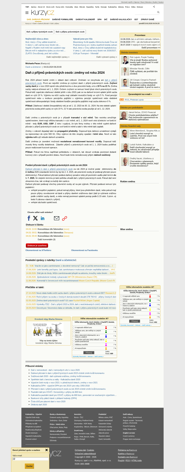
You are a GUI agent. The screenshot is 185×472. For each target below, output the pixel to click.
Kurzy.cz (28, 23)
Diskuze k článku (34, 225)
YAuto (142, 2)
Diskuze (140, 7)
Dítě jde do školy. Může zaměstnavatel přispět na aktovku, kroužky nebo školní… (73, 273)
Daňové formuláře (62, 19)
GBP (51, 123)
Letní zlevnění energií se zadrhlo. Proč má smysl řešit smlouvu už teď (143, 135)
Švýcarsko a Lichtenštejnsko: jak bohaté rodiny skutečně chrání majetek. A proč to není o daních (140, 86)
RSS (127, 100)
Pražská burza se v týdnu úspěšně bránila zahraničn (96, 45)
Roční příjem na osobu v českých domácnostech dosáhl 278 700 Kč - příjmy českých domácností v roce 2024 (85, 297)
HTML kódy (137, 460)
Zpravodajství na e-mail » (140, 94)
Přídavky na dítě (31, 424)
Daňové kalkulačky (121, 19)
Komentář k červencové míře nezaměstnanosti (57, 280)
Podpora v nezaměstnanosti (60, 437)
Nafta (92, 437)
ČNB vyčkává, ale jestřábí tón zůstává (144, 72)
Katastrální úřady (105, 424)
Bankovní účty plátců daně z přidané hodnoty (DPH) (54, 398)
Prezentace (140, 35)
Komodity (69, 7)
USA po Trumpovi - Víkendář (85, 53)
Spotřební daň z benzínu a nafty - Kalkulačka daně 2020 (55, 379)
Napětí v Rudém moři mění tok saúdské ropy (45, 48)
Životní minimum (31, 433)
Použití (121, 460)
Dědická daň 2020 (39, 404)
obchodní (42, 202)
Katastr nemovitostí (106, 421)
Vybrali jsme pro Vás (82, 39)
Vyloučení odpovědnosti (85, 453)
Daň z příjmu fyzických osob (40, 32)
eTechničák (133, 423)
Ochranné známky (105, 427)
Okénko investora (129, 52)
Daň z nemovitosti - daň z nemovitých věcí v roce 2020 (55, 370)
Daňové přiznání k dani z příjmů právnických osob (49, 169)
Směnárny (53, 421)
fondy (53, 101)
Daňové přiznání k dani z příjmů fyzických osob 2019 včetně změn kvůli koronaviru (67, 373)
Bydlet (155, 2)
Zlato (76, 7)
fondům (67, 101)
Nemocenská (55, 434)
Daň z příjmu (55, 23)
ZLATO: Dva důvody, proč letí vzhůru (41, 53)
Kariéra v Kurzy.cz (126, 453)
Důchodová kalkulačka (33, 421)
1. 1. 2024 (54, 89)
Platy (65, 427)
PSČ (111, 417)
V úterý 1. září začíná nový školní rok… (43, 45)
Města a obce (103, 417)
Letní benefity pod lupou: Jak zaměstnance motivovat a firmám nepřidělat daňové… (74, 269)
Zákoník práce (104, 433)
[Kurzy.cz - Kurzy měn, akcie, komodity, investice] (42, 15)
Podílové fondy (87, 421)
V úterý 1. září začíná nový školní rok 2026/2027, (94, 50)
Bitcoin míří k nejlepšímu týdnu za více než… (45, 50)
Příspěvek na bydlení (33, 427)
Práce (127, 7)
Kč (54, 134)
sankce (66, 181)
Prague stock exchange (131, 439)
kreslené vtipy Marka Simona (48, 341)
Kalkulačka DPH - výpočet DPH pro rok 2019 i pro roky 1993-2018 (60, 386)
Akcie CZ (41, 7)
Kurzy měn (60, 7)
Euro (60, 421)
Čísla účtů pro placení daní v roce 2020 (48, 401)
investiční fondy (85, 95)
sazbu (62, 95)
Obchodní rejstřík (127, 2)
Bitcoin (82, 7)
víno (101, 134)
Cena (130, 417)
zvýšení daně (76, 83)
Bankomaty (61, 414)
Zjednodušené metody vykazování (52, 277)
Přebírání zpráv (137, 100)
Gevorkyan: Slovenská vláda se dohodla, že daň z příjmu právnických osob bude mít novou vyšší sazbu (82, 308)
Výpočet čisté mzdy (32, 417)
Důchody (53, 440)
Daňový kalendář (85, 19)
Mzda (61, 427)
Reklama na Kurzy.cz (127, 450)
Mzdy (90, 424)
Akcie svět (50, 7)
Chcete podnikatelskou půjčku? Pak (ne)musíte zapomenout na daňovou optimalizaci (143, 117)
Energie (104, 7)
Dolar (65, 421)
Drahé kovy (78, 430)
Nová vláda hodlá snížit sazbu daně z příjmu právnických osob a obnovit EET (70, 293)
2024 (93, 105)
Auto (124, 417)
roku (57, 86)
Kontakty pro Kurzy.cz (128, 457)
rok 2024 (82, 165)
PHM (81, 437)
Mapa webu (132, 429)
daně (98, 190)
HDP (85, 424)
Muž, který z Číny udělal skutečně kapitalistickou (94, 48)
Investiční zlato (84, 434)
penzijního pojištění (62, 98)
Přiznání (93, 184)
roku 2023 (71, 92)
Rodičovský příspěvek (33, 430)
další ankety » (99, 356)
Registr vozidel (128, 421)
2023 (79, 105)
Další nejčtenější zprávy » (57, 57)
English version (129, 433)
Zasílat (29, 466)
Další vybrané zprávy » (106, 57)
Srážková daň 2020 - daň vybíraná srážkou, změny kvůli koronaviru (61, 376)
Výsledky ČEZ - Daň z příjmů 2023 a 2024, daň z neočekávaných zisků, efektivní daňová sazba (78, 304)
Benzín (86, 437)
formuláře (107, 439)
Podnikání (102, 414)
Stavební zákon (104, 436)
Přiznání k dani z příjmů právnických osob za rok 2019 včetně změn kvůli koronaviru (68, 389)
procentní (82, 86)
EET (136, 19)
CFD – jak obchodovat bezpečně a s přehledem (152, 42)
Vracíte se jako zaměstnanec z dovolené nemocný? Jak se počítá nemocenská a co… (73, 266)
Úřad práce (54, 427)
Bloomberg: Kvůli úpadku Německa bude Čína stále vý (97, 42)
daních (49, 199)
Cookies (90, 450)
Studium (161, 2)
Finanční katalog (129, 426)
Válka (133, 7)
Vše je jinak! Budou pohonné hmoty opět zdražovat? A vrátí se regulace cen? (144, 62)
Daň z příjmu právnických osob (70, 32)
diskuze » (91, 356)
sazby (28, 89)
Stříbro (92, 434)
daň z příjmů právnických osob (87, 178)
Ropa (76, 437)
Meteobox (148, 2)
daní (67, 80)
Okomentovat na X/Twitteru (38, 250)
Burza (76, 417)
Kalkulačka (112, 7)
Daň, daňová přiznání (38, 19)
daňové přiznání (51, 175)
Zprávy (33, 7)
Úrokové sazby (55, 417)
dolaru (56, 155)
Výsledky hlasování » (80, 356)
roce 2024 (44, 86)
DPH (99, 19)
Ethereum (93, 427)
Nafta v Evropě (79, 439)
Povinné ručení (31, 439)
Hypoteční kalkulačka (33, 436)
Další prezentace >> (151, 47)
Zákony (121, 7)
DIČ (105, 19)
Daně (34, 23)
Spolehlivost (137, 417)
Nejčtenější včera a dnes (36, 39)
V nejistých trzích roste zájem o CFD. (147, 45)
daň (94, 126)
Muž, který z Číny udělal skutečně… (41, 42)
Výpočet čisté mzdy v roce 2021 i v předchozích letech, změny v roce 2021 (64, 382)
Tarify (97, 7)
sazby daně (30, 86)
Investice (77, 414)
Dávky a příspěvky (57, 431)
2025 (36, 172)
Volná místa (60, 424)
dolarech (76, 152)
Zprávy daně (147, 19)
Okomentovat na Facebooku (84, 250)
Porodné (63, 434)
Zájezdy (136, 2)
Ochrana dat (80, 450)
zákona (40, 199)
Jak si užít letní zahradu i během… (146, 39)
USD (45, 123)
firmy (81, 123)
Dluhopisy (78, 421)
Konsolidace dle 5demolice (50, 229)
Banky (52, 414)
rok (64, 105)
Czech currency (128, 436)
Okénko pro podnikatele (131, 107)
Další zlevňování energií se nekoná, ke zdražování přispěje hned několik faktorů (144, 149)
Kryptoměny (78, 427)
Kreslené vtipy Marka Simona (48, 319)
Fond (107, 95)
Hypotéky (90, 7)
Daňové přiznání (32, 184)
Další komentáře (45, 239)
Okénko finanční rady (130, 126)
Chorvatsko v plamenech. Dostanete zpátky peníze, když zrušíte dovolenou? (144, 163)
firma (46, 152)
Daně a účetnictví (33, 67)
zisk (35, 155)
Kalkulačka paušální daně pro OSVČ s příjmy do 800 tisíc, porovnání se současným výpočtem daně (74, 395)
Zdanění (59, 144)
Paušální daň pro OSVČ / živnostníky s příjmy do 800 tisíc (56, 392)
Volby (125, 429)
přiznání (29, 126)
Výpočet (38, 414)
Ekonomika (78, 424)
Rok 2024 (30, 80)
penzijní (113, 95)
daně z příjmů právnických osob (58, 165)
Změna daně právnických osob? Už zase (54, 300)
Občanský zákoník (105, 430)
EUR (40, 123)
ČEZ (81, 417)
